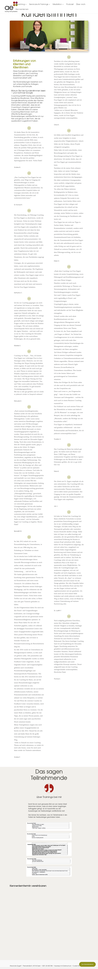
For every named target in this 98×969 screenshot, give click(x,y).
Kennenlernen (22, 9)
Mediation (57, 4)
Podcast (70, 4)
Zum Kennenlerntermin (87, 964)
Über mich (80, 4)
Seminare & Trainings (38, 4)
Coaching (20, 4)
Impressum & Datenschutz (62, 966)
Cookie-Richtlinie (78, 966)
